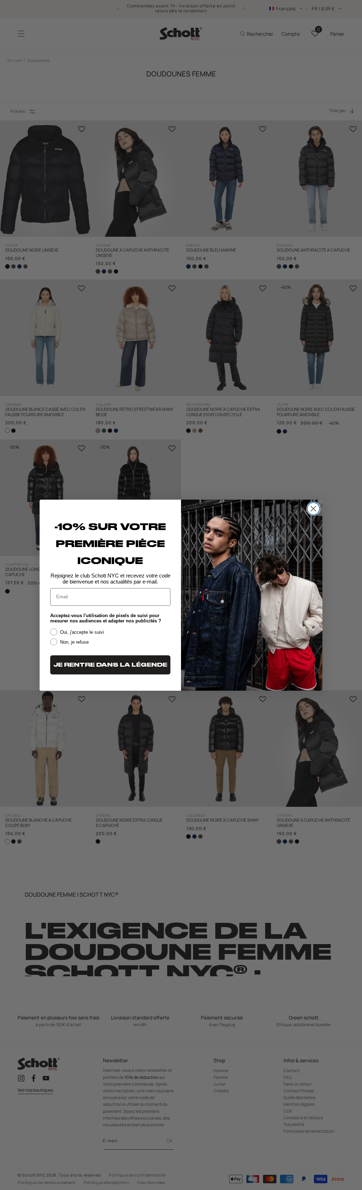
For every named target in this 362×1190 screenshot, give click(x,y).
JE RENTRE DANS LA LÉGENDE (110, 665)
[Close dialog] (313, 508)
